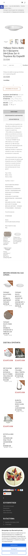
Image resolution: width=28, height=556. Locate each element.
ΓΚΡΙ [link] (9, 100)
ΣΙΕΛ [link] (22, 100)
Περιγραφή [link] (14, 111)
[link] (2, 7)
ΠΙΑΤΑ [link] (23, 6)
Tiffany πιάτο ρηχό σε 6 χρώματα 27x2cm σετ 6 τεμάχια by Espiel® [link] (8, 327)
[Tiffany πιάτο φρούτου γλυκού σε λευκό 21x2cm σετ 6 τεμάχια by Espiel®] (17, 234)
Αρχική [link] (5, 6)
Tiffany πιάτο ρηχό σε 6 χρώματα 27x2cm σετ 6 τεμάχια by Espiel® (6, 241)
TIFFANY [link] (16, 98)
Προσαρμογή (14, 549)
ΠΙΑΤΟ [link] (18, 100)
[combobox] (14, 65)
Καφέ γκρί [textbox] (11, 65)
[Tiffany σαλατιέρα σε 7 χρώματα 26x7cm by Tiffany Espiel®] (7, 248)
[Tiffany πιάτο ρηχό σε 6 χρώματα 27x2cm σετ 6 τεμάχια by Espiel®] (7, 234)
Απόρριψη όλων (14, 553)
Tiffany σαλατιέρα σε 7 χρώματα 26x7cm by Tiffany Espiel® (7, 254)
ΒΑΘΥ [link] (20, 98)
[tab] (14, 112)
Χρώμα (5, 65)
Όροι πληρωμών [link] (7, 510)
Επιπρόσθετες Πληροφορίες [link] (14, 115)
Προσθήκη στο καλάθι (12, 88)
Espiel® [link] (10, 102)
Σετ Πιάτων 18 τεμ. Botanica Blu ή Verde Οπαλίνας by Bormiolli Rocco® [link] (8, 374)
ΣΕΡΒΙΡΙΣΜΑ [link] (7, 8)
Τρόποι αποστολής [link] (7, 512)
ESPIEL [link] (12, 98)
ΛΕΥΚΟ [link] (15, 100)
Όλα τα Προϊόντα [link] (14, 6)
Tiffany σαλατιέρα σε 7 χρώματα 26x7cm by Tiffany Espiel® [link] (7, 298)
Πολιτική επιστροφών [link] (8, 506)
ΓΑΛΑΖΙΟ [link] (5, 100)
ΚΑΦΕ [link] (11, 100)
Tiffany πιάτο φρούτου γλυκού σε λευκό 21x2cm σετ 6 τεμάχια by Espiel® (17, 240)
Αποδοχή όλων (14, 545)
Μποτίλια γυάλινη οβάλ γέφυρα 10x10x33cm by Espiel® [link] (20, 372)
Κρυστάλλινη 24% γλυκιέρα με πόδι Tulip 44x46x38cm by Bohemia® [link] (8, 440)
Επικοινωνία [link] (6, 508)
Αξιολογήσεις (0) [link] (14, 119)
